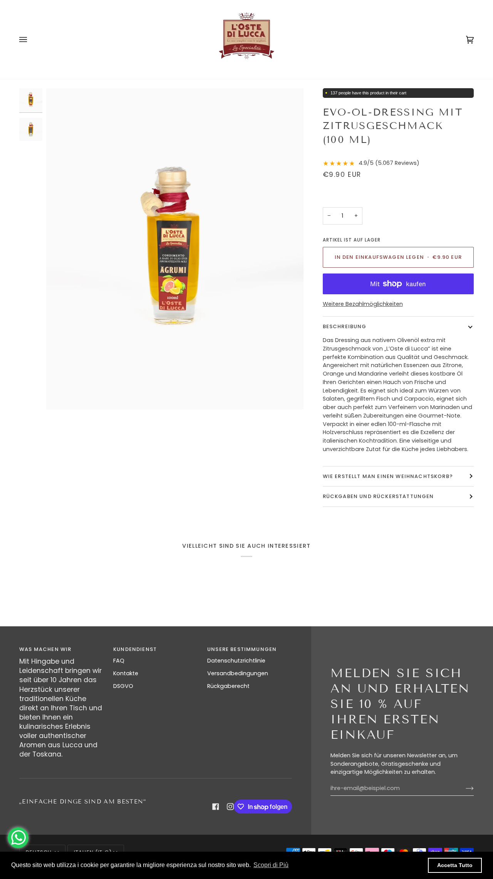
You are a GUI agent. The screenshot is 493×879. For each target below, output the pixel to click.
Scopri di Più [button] (270, 865)
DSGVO (123, 686)
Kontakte (125, 673)
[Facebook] (215, 806)
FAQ (118, 660)
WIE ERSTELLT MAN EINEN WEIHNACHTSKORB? (388, 476)
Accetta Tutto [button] (455, 865)
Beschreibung (345, 326)
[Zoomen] (175, 248)
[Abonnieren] (463, 788)
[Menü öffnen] (30, 39)
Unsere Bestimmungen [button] (242, 649)
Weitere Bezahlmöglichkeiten (363, 304)
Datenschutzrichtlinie (236, 660)
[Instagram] (230, 806)
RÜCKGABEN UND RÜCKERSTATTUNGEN (378, 496)
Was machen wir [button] (45, 649)
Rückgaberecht (228, 686)
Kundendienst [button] (135, 649)
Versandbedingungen (237, 673)
